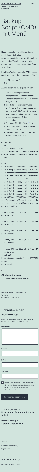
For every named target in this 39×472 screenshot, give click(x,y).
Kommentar (6, 326)
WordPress (15, 464)
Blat (7, 83)
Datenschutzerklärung (9, 446)
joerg (6, 295)
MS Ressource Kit (13, 80)
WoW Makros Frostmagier (17, 278)
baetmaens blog (11, 3)
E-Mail (4, 360)
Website (4, 371)
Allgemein (15, 297)
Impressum (5, 449)
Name (4, 348)
